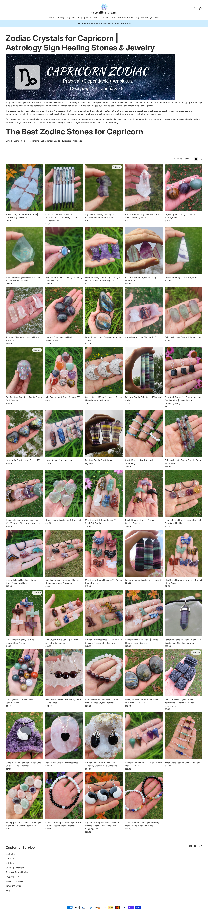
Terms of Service (13, 886)
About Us (10, 858)
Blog (8, 890)
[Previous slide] (10, 188)
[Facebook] (190, 846)
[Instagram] (195, 846)
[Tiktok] (200, 846)
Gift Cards (10, 863)
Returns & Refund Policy (17, 872)
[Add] (158, 206)
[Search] (188, 9)
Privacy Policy (12, 877)
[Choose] (38, 206)
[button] (188, 159)
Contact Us (11, 854)
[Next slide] (39, 188)
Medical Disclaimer (14, 881)
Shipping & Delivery (15, 867)
